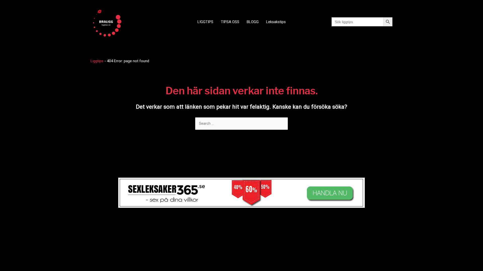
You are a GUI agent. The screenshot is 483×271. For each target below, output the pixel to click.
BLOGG (253, 22)
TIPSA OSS (230, 22)
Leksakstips (276, 22)
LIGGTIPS (205, 22)
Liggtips (97, 61)
